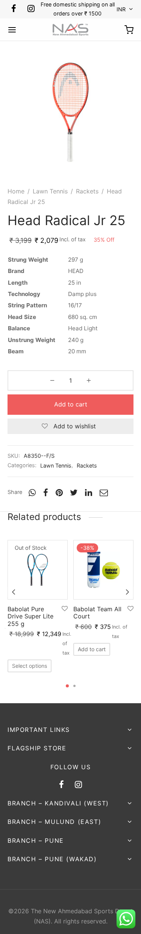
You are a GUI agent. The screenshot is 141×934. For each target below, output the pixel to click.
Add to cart (70, 404)
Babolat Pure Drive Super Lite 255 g (30, 616)
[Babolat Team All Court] (103, 569)
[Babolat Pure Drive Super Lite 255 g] (37, 569)
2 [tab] (74, 686)
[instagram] (31, 9)
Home (16, 191)
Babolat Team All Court (97, 612)
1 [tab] (67, 685)
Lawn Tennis (50, 191)
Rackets (87, 191)
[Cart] (128, 29)
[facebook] (14, 9)
